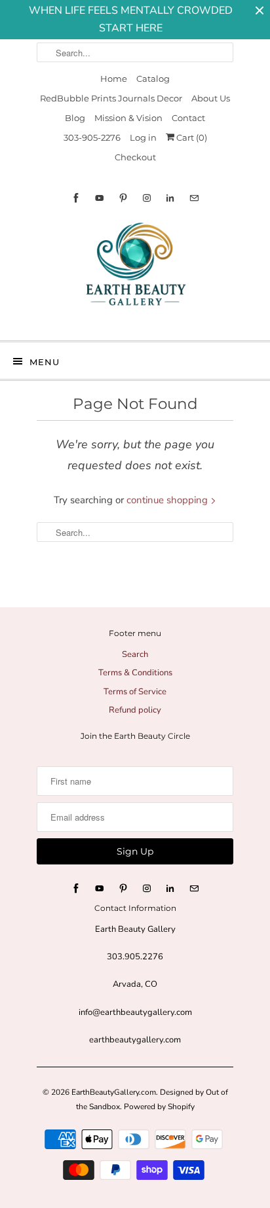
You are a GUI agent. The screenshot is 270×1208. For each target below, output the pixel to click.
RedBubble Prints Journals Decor (111, 98)
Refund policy (135, 710)
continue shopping (168, 499)
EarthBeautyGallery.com (113, 1092)
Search (135, 654)
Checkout (135, 157)
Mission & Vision (128, 118)
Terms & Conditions (135, 673)
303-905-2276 (92, 137)
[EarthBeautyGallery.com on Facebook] (76, 198)
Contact (188, 118)
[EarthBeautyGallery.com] (135, 274)
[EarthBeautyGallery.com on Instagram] (146, 198)
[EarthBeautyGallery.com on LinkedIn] (170, 198)
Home (113, 78)
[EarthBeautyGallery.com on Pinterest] (123, 198)
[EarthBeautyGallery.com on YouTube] (99, 198)
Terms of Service (135, 692)
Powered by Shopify (159, 1106)
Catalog (153, 78)
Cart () (190, 137)
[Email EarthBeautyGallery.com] (193, 198)
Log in (143, 137)
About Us (210, 98)
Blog (75, 118)
